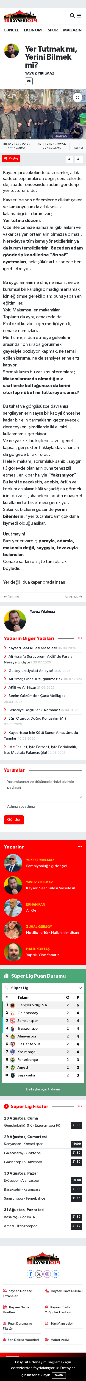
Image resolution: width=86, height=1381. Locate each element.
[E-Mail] (29, 81)
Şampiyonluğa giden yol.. (47, 866)
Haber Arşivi (60, 1340)
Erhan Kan (35, 904)
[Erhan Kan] (13, 908)
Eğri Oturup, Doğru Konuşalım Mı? (37, 719)
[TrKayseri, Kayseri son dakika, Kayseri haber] (20, 16)
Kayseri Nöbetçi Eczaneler (18, 1293)
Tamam (58, 1375)
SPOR (53, 30)
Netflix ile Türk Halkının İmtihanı (52, 933)
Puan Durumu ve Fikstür (17, 1326)
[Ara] (72, 16)
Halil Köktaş (38, 949)
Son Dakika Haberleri (23, 1340)
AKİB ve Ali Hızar (22, 688)
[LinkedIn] (55, 1274)
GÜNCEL (11, 30)
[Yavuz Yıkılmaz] (11, 51)
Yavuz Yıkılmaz (40, 73)
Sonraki (72, 597)
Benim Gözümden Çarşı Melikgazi (37, 696)
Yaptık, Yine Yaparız (42, 955)
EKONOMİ (33, 30)
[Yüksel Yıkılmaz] (13, 863)
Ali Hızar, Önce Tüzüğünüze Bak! (36, 679)
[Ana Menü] (79, 16)
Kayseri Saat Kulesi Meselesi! (33, 648)
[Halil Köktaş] (13, 952)
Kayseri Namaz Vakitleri (17, 1310)
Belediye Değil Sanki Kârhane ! (34, 710)
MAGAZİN (72, 30)
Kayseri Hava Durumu (67, 1291)
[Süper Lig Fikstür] (80, 1107)
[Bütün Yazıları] (80, 639)
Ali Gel (31, 910)
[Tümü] (80, 847)
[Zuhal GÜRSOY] (13, 930)
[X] (39, 1274)
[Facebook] (30, 1274)
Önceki (13, 597)
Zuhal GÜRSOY (39, 927)
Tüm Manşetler (61, 1323)
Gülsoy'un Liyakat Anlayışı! (30, 671)
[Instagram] (47, 1274)
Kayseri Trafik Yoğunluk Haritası (58, 1310)
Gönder (14, 820)
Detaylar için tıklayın (43, 1089)
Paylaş (13, 158)
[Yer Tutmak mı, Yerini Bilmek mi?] (43, 114)
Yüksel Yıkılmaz (40, 860)
